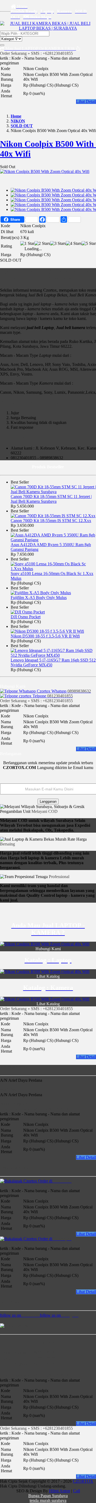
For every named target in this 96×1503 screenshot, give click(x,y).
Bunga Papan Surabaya (48, 1495)
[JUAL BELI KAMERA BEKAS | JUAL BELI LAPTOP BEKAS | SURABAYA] (48, 28)
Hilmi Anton (59, 1491)
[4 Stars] (74, 243)
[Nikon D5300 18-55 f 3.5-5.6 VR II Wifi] (47, 631)
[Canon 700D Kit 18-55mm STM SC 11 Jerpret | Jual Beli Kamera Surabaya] (53, 491)
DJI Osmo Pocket (26, 617)
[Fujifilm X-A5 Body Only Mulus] (41, 592)
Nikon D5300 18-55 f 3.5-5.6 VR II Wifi (45, 636)
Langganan (48, 801)
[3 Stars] (58, 243)
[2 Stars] (42, 243)
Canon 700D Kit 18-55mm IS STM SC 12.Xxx (51, 520)
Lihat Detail (86, 101)
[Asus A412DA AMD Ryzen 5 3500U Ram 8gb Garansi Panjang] (53, 540)
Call (76, 1491)
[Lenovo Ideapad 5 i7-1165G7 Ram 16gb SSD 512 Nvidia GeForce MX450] (53, 655)
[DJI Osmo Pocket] (28, 612)
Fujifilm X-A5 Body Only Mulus (39, 597)
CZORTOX (83, 1481)
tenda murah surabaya (48, 1500)
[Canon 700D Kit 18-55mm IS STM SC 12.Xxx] (53, 515)
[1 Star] (27, 243)
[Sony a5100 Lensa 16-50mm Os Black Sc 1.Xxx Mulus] (53, 568)
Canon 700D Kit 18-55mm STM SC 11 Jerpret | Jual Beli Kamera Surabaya (51, 499)
